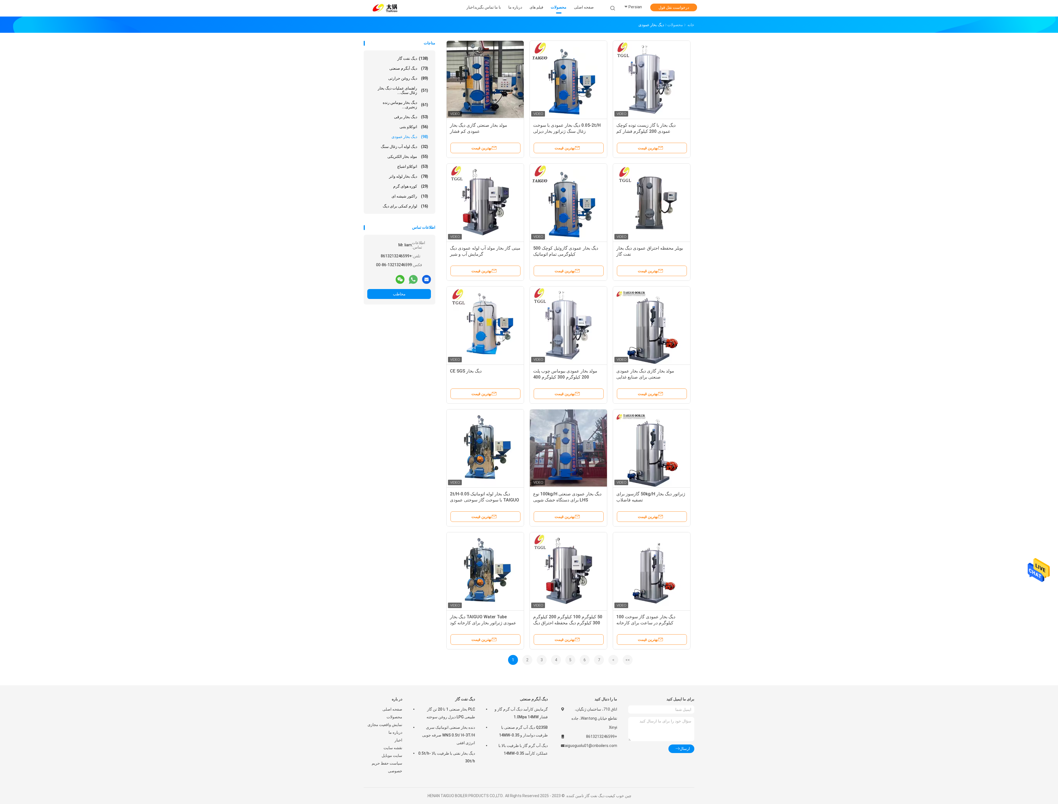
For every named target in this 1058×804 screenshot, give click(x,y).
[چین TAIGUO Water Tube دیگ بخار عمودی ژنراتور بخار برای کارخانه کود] (485, 570)
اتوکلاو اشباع (412, 166)
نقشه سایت (393, 748)
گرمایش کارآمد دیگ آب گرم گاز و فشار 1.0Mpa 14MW (521, 713)
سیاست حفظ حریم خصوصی (387, 767)
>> (627, 660)
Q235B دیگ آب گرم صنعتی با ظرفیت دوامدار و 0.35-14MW (523, 731)
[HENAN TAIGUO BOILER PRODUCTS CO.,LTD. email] (426, 279)
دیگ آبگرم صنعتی (408, 68)
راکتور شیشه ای (410, 196)
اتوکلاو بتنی (414, 127)
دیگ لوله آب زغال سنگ (404, 146)
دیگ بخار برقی (411, 117)
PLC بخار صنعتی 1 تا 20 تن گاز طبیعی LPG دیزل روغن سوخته (451, 713)
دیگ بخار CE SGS (466, 371)
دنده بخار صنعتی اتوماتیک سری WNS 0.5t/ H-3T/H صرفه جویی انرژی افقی (448, 735)
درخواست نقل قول (673, 7)
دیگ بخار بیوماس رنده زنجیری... (405, 104)
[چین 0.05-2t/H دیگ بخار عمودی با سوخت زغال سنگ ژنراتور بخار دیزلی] (568, 79)
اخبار (398, 740)
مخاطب (399, 294)
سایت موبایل (392, 755)
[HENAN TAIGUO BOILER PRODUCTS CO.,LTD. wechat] (400, 279)
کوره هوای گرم (410, 186)
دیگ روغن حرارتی (408, 78)
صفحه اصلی (392, 709)
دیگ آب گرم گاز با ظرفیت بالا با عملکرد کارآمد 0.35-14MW (523, 749)
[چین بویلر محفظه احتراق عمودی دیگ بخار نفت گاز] (651, 202)
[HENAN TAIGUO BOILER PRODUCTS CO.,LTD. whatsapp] (413, 279)
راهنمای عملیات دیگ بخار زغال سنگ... (403, 90)
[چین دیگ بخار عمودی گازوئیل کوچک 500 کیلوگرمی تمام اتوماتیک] (568, 202)
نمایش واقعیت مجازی (385, 724)
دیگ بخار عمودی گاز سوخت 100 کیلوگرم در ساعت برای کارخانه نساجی (645, 623)
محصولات (394, 717)
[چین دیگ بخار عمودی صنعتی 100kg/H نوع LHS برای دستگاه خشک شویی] (568, 448)
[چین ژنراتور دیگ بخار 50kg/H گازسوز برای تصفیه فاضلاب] (651, 448)
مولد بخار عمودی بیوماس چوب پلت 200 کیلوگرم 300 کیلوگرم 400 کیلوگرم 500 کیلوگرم (565, 377)
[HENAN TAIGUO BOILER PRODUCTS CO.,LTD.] (385, 8)
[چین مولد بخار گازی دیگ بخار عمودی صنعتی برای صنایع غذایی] (651, 325)
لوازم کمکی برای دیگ (405, 206)
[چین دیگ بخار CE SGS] (485, 325)
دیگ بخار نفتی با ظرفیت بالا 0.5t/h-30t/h (446, 757)
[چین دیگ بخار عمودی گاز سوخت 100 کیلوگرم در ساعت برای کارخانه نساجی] (651, 570)
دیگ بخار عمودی (410, 136)
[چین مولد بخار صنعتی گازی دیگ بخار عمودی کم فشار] (485, 79)
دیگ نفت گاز (412, 58)
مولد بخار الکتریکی (407, 156)
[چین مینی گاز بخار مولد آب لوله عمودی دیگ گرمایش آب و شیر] (485, 202)
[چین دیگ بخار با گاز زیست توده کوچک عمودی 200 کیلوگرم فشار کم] (651, 79)
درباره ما (395, 732)
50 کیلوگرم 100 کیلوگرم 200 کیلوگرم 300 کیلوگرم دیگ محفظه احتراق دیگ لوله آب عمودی (567, 623)
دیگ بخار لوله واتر (408, 176)
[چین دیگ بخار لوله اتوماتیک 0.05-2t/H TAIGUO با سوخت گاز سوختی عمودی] (485, 448)
